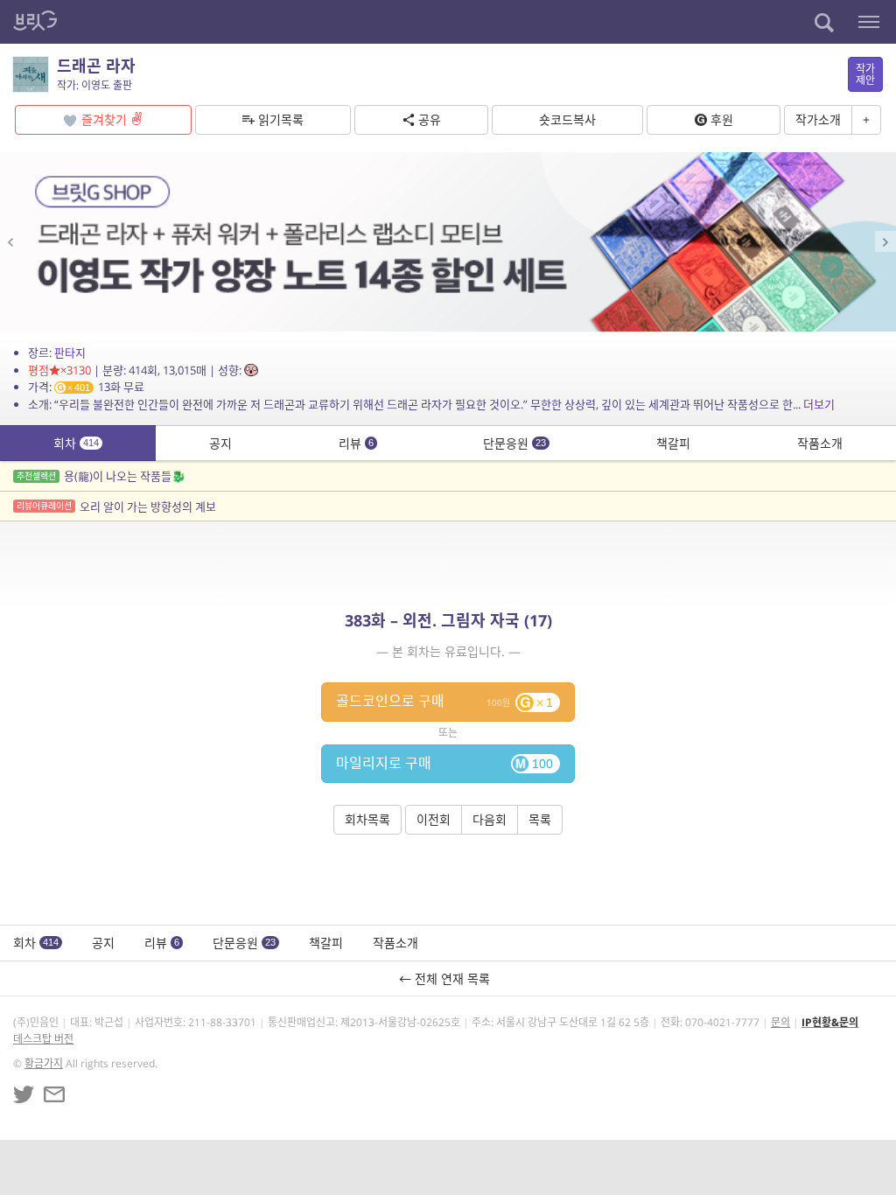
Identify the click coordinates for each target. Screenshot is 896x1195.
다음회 (489, 819)
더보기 (819, 404)
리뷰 (356, 443)
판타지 (70, 352)
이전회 (433, 819)
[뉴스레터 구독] (54, 1094)
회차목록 (367, 819)
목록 (539, 819)
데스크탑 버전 (43, 1038)
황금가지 (43, 1063)
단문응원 (514, 443)
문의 (780, 1022)
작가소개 (818, 119)
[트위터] (23, 1094)
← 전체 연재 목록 (448, 978)
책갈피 (673, 443)
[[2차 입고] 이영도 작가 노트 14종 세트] (448, 242)
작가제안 (865, 74)
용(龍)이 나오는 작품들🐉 (101, 476)
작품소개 (820, 443)
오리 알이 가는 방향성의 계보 (116, 506)
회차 (76, 443)
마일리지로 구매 (444, 762)
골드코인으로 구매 (444, 700)
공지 (220, 443)
